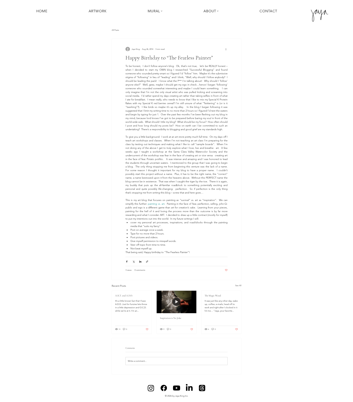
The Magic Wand (213, 295)
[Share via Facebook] (126, 261)
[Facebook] (164, 388)
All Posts (115, 30)
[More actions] (226, 49)
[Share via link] (147, 261)
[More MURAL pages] (161, 11)
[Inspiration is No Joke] (176, 302)
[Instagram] (151, 388)
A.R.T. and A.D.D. (124, 295)
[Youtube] (176, 388)
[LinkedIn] (189, 388)
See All (238, 285)
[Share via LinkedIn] (140, 261)
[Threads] (202, 388)
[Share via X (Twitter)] (133, 261)
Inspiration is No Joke (170, 318)
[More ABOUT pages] (217, 11)
